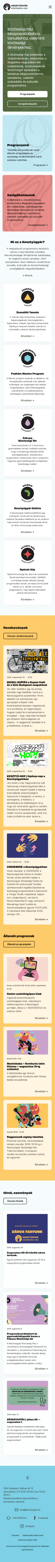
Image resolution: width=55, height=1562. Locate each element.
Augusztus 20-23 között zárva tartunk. (26, 1253)
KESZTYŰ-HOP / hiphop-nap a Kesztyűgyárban (26, 777)
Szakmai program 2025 (27, 1540)
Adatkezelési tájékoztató (33, 1535)
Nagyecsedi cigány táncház (25, 1136)
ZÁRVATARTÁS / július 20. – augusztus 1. (23, 1420)
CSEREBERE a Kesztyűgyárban (27, 866)
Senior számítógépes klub (24, 993)
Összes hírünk (15, 1201)
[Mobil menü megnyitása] (50, 7)
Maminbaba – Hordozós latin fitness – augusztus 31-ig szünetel (26, 1066)
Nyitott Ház (27, 569)
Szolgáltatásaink (27, 103)
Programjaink (27, 94)
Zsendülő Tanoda (27, 312)
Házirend (15, 1535)
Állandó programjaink (19, 944)
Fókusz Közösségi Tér (27, 439)
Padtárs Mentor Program (27, 373)
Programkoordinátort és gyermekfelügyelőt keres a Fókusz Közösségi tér (23, 1336)
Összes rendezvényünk (20, 636)
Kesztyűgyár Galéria (27, 508)
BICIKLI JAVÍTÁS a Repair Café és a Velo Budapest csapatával (27, 683)
